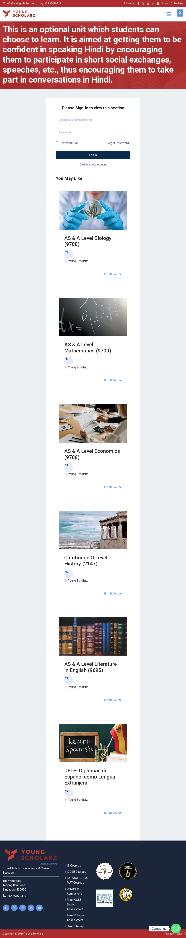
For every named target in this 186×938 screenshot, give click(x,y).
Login (165, 3)
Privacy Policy (173, 933)
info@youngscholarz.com (21, 3)
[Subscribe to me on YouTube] (158, 3)
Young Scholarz (78, 261)
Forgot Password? (118, 143)
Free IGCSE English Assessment (75, 904)
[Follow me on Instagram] (146, 3)
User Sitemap (75, 926)
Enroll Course (113, 274)
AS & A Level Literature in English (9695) (90, 667)
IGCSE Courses (76, 871)
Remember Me (68, 143)
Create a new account (93, 164)
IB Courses (74, 865)
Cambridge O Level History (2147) (85, 561)
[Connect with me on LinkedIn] (153, 3)
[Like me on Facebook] (138, 3)
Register (178, 3)
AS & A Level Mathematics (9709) (87, 348)
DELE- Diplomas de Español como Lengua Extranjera (89, 777)
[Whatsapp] (176, 928)
